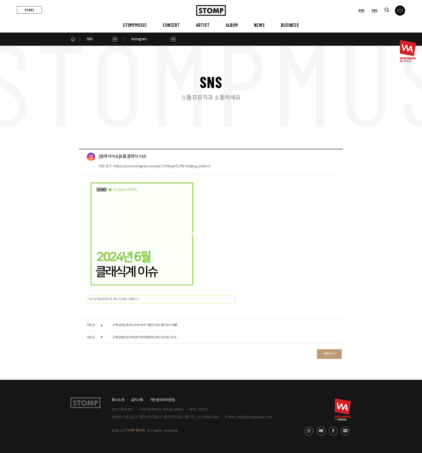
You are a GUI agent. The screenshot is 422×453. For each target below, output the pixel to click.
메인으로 (73, 39)
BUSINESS (290, 25)
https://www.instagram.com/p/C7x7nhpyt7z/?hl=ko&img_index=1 (162, 166)
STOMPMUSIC (135, 25)
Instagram (139, 39)
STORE (29, 10)
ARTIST (202, 25)
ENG (374, 10)
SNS (90, 39)
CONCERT (171, 25)
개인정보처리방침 (162, 400)
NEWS (259, 25)
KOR (361, 10)
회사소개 (118, 400)
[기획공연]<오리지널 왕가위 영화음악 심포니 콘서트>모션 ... (145, 337)
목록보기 (329, 354)
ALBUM (232, 25)
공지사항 (137, 400)
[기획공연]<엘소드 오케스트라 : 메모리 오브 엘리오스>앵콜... (145, 325)
